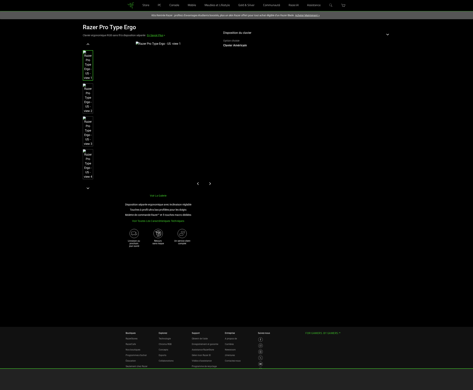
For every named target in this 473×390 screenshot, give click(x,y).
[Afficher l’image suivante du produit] (209, 183)
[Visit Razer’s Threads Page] (260, 351)
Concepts (163, 349)
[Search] (331, 5)
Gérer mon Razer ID (201, 355)
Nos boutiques (133, 349)
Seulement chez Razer (136, 366)
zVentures (230, 355)
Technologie (165, 338)
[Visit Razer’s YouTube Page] (260, 364)
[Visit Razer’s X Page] (260, 357)
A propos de (231, 338)
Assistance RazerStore (203, 349)
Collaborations (166, 361)
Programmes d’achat (136, 355)
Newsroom (230, 349)
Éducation (131, 361)
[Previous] (88, 44)
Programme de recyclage (204, 366)
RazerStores (131, 338)
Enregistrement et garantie (205, 344)
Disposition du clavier (237, 33)
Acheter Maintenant (307, 15)
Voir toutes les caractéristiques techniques (158, 220)
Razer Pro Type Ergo (109, 27)
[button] (343, 5)
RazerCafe (131, 344)
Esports (162, 355)
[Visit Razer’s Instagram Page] (260, 345)
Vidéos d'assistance (202, 361)
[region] (150, 116)
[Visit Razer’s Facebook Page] (260, 339)
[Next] (88, 188)
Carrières (229, 344)
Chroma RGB (165, 344)
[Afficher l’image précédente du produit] (198, 183)
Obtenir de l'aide (200, 338)
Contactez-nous (233, 361)
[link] (130, 5)
